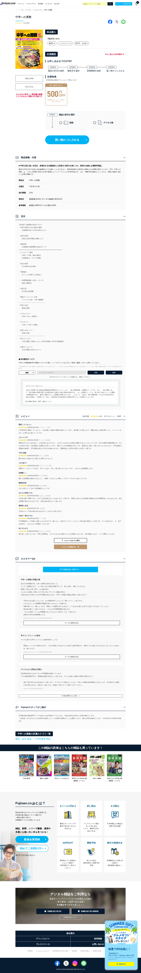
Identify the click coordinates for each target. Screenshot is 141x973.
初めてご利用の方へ (32, 848)
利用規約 (30, 950)
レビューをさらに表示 (72, 540)
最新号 (51, 43)
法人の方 (56, 4)
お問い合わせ (98, 944)
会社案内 (74, 950)
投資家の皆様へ (97, 950)
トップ (17, 10)
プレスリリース (43, 944)
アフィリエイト (43, 939)
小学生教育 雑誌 (37, 10)
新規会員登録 (32, 839)
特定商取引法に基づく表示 (61, 950)
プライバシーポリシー (42, 950)
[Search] (110, 4)
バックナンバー (64, 43)
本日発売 (40, 4)
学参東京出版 (19, 21)
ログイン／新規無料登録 (123, 3)
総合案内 (70, 933)
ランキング (48, 4)
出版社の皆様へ (85, 950)
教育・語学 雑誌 (26, 10)
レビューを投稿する (69, 547)
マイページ (21, 4)
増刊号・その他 (80, 43)
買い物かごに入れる (67, 139)
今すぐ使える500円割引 (113, 54)
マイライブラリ (31, 4)
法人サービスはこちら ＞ (25, 855)
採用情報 (98, 939)
